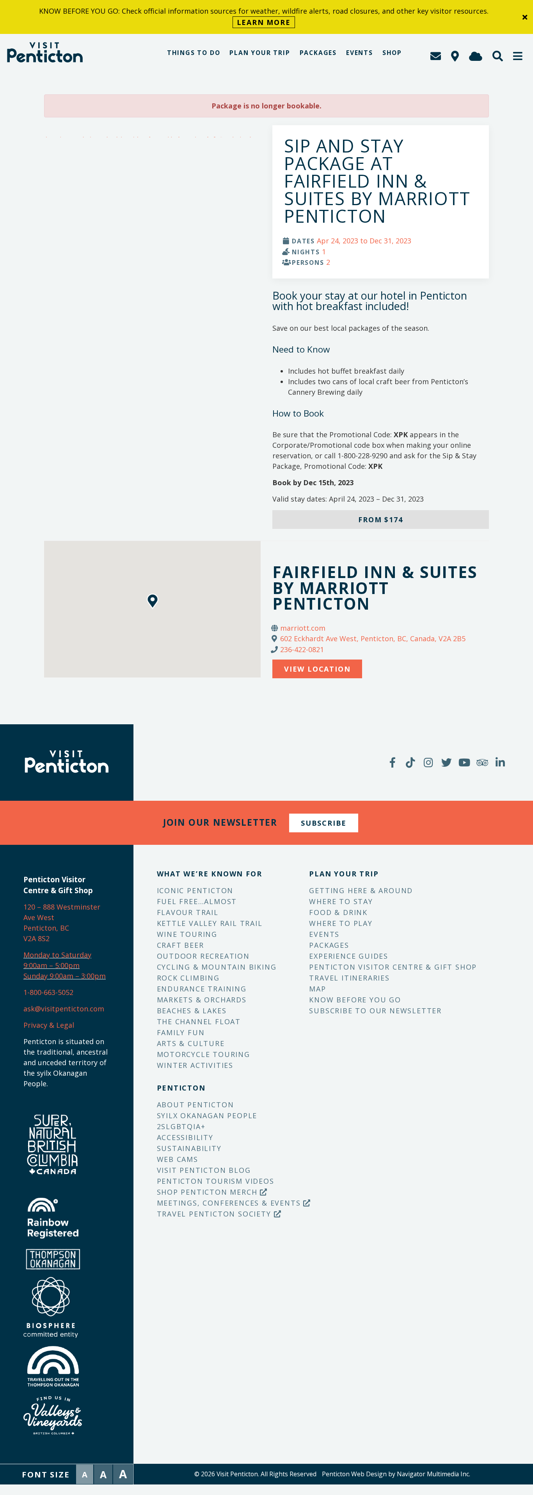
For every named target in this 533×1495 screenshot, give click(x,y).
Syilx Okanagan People (207, 1115)
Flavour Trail (188, 912)
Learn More (264, 22)
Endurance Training (202, 988)
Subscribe (323, 823)
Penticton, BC (46, 928)
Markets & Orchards (202, 999)
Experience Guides (348, 956)
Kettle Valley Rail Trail (210, 923)
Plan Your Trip (259, 52)
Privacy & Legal (48, 1025)
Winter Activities (195, 1065)
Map (317, 988)
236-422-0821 (302, 649)
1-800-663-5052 (48, 992)
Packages (318, 52)
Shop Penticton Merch (208, 1192)
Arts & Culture (191, 1043)
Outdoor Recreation (203, 956)
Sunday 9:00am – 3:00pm (64, 976)
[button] (518, 56)
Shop (392, 52)
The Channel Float (199, 1021)
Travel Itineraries (349, 977)
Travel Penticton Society (215, 1213)
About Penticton (195, 1104)
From (380, 519)
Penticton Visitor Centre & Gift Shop (393, 967)
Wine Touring (187, 934)
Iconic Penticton (195, 890)
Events (359, 52)
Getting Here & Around (361, 890)
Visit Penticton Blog (204, 1170)
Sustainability (189, 1148)
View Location (317, 669)
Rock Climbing (188, 977)
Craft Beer (180, 945)
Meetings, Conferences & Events (230, 1203)
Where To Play (340, 923)
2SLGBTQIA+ (181, 1126)
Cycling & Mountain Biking (217, 967)
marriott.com (302, 628)
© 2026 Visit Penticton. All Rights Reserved (255, 1474)
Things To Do (193, 52)
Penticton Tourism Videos (215, 1181)
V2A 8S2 (36, 938)
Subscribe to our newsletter (375, 1010)
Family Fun (181, 1032)
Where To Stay (341, 901)
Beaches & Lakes (192, 1010)
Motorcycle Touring (203, 1054)
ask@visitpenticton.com (63, 1008)
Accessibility (185, 1137)
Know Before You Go (355, 999)
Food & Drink (338, 912)
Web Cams (177, 1159)
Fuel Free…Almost (197, 901)
